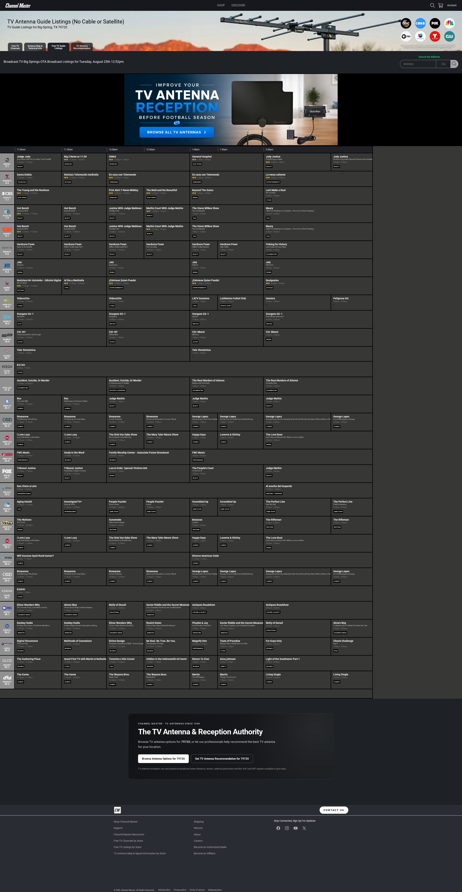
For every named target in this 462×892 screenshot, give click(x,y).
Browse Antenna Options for (163, 758)
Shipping (199, 821)
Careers (198, 840)
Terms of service (197, 890)
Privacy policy (180, 890)
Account (452, 6)
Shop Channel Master (126, 821)
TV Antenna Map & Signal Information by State (140, 853)
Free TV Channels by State (128, 840)
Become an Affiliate (204, 853)
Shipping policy (215, 890)
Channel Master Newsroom (129, 834)
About (197, 834)
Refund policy (164, 890)
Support (118, 828)
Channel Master (128, 890)
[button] (221, 5)
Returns (198, 828)
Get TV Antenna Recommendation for (222, 758)
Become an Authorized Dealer (210, 847)
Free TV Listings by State (127, 847)
